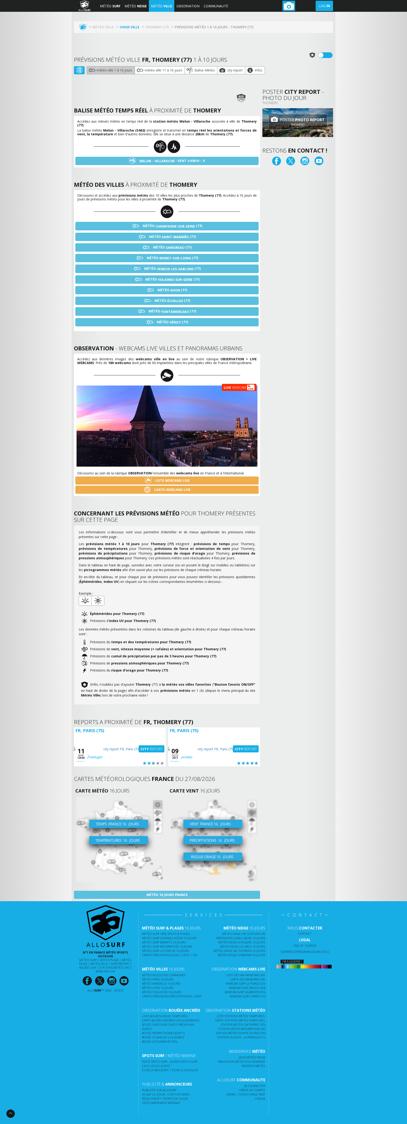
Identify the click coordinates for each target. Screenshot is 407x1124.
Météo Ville (99, 964)
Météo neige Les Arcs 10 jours (242, 947)
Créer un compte (252, 1090)
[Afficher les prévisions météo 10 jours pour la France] (120, 839)
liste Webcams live (172, 480)
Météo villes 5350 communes (163, 975)
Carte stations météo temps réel (240, 1020)
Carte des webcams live (247, 979)
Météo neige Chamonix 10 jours (241, 955)
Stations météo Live (114, 968)
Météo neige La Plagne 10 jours (241, 942)
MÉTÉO (110, 6)
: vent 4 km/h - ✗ (172, 160)
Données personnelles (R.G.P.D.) (305, 952)
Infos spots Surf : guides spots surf (170, 1062)
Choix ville (129, 27)
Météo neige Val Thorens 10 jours (239, 951)
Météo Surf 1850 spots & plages (166, 934)
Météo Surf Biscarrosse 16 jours (167, 947)
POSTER (302, 122)
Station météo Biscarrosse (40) (241, 1029)
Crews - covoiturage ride (245, 1094)
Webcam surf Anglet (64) (247, 988)
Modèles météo (253, 1066)
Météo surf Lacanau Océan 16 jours (169, 938)
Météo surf (88, 960)
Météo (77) (172, 226)
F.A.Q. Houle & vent (156, 1066)
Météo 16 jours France (167, 894)
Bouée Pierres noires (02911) (163, 1033)
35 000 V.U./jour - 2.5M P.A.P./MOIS (165, 1094)
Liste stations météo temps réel (241, 1016)
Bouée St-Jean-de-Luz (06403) (163, 1037)
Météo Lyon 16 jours (157, 988)
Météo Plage (109, 960)
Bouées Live (87, 968)
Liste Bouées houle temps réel (165, 1016)
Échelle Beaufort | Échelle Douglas (170, 1070)
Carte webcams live (172, 489)
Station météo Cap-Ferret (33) (243, 1025)
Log (324, 6)
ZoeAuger (94, 757)
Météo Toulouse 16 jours (161, 992)
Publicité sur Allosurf (159, 1090)
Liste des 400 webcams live (245, 975)
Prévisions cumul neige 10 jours (240, 938)
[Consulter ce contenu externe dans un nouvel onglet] (87, 981)
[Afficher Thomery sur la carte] (79, 70)
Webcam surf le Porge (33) (245, 984)
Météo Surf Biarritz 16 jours (164, 942)
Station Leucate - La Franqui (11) (241, 1037)
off (328, 55)
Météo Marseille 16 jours (161, 984)
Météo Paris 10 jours (157, 979)
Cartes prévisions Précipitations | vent (172, 996)
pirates (186, 757)
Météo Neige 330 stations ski (243, 934)
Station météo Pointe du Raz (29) (240, 1033)
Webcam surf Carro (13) (247, 996)
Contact (304, 934)
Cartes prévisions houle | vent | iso (169, 955)
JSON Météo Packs (252, 1057)
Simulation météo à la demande (241, 1062)
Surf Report (120, 964)
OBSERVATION (187, 6)
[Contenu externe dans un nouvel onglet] (277, 161)
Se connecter (254, 1086)
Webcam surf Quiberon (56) (245, 992)
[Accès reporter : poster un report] (288, 6)
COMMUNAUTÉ (216, 6)
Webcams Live (105, 971)
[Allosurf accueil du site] (84, 27)
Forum (260, 1099)
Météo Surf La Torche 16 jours (165, 951)
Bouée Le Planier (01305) (159, 1042)
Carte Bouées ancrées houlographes (170, 1020)
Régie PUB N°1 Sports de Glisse (165, 1099)
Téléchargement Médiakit (161, 1103)
